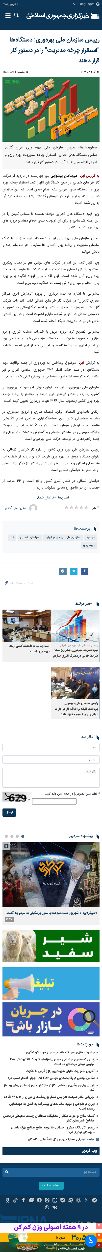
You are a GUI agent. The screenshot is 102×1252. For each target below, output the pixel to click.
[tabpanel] (51, 883)
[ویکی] (55, 1208)
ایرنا (58, 16)
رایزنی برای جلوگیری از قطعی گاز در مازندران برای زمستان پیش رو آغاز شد (49, 1088)
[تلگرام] (94, 1201)
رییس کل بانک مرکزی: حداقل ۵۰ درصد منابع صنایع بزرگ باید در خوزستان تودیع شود (53, 1130)
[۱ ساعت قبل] (51, 874)
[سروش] (39, 1201)
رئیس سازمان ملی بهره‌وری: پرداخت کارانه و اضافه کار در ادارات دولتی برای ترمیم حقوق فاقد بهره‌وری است (76, 712)
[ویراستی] (31, 1201)
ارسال (9, 812)
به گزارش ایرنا (89, 176)
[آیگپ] (55, 1201)
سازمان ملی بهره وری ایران (63, 537)
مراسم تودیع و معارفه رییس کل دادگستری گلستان (61, 1139)
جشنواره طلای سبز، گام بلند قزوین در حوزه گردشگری (60, 1052)
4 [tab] (6, 836)
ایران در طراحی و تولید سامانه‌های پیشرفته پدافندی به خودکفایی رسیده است (52, 1106)
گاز (12, 537)
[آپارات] (70, 1201)
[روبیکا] (78, 1201)
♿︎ (91, 1240)
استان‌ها (63, 497)
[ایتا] (47, 1201)
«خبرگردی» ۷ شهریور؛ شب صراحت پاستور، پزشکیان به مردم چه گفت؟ (51, 913)
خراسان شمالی (45, 497)
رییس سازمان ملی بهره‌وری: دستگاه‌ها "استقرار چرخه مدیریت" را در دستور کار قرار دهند (54, 50)
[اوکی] (7, 1201)
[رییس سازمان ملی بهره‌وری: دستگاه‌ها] (51, 109)
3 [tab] (11, 836)
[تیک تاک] (15, 1201)
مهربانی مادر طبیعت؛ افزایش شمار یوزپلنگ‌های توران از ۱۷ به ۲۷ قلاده (49, 1097)
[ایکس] (86, 1201)
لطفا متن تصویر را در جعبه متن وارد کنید (72, 794)
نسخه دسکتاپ (51, 1185)
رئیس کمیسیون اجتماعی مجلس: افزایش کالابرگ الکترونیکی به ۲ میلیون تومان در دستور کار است (52, 1062)
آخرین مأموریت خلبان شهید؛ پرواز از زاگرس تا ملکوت (60, 1071)
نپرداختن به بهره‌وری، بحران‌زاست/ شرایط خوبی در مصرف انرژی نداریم (75, 653)
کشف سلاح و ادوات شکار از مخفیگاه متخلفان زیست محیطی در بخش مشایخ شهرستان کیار (49, 1118)
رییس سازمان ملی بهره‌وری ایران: (78, 645)
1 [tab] (22, 836)
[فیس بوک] (23, 1201)
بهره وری (89, 545)
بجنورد (90, 537)
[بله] (62, 1201)
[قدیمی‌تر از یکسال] (75, 626)
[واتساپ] (47, 1208)
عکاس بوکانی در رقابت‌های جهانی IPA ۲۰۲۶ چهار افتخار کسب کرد (51, 1078)
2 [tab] (17, 836)
